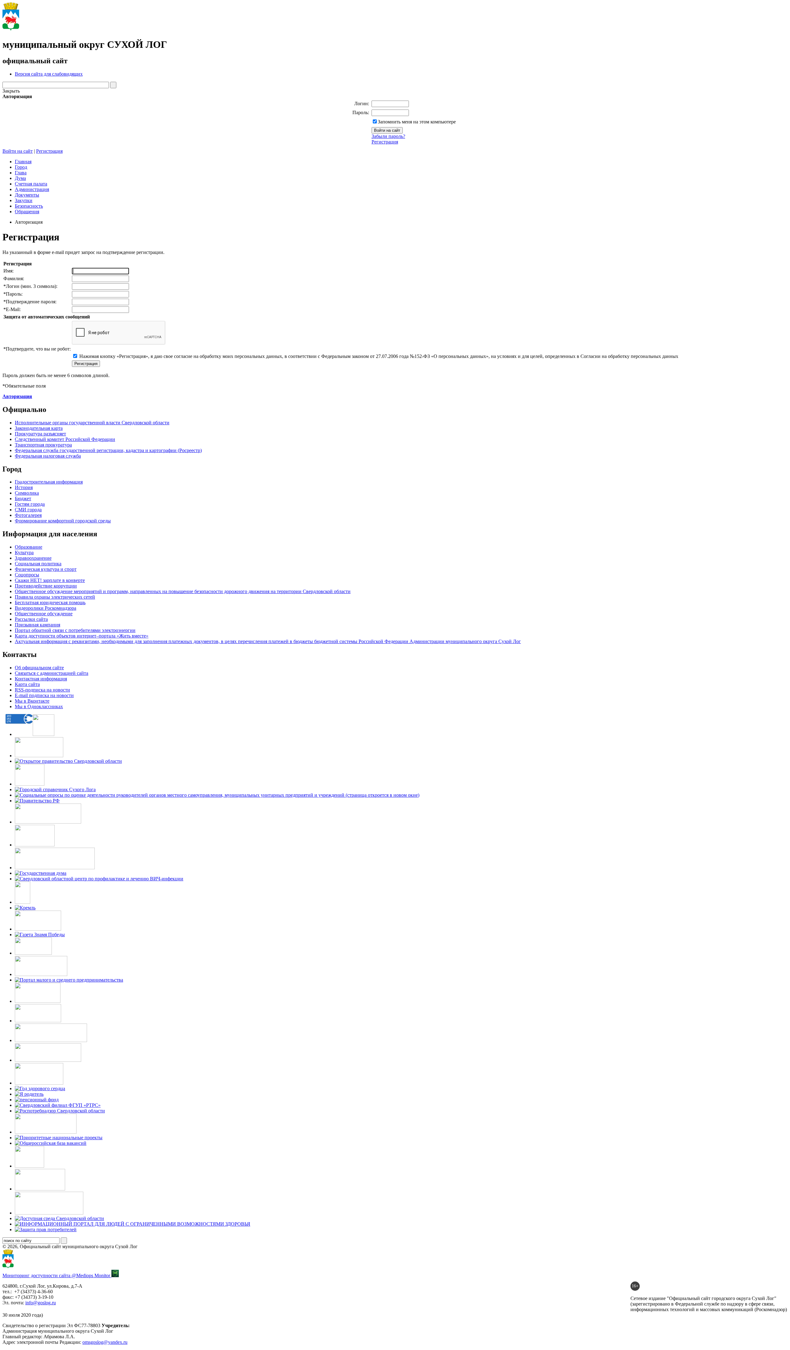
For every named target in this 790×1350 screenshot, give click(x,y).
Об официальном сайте (39, 667)
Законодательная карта (39, 428)
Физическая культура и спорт (46, 569)
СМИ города (28, 509)
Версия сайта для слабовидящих (49, 74)
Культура (24, 552)
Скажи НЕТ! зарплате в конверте (50, 580)
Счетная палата (31, 183)
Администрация (32, 189)
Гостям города (30, 504)
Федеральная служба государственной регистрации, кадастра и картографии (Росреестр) (108, 450)
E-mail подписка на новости (44, 695)
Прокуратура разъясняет (40, 433)
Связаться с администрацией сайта (51, 673)
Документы (27, 194)
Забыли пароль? (388, 136)
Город (21, 167)
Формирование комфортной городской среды (63, 520)
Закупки (23, 200)
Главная (23, 161)
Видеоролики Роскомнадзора (45, 608)
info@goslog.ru (40, 1302)
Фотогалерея (28, 515)
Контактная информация (41, 678)
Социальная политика (38, 563)
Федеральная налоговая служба (48, 456)
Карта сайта (27, 684)
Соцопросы (27, 574)
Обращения (27, 211)
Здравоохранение (33, 558)
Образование (28, 547)
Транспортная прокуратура (43, 444)
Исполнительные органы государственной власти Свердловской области (92, 422)
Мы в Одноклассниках (39, 706)
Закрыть (11, 90)
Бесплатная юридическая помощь (50, 602)
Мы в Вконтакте (32, 701)
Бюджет (23, 498)
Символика (27, 493)
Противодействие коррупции (46, 585)
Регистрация (385, 141)
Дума (20, 178)
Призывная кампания (37, 624)
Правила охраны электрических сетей (55, 597)
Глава (21, 172)
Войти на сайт (17, 151)
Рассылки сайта (31, 619)
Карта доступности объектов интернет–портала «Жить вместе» (81, 635)
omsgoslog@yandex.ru (104, 1342)
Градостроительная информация (49, 481)
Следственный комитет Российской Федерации (65, 439)
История (24, 487)
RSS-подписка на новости (42, 689)
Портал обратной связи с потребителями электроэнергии (75, 630)
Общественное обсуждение (44, 613)
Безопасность (29, 206)
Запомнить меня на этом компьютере (417, 121)
